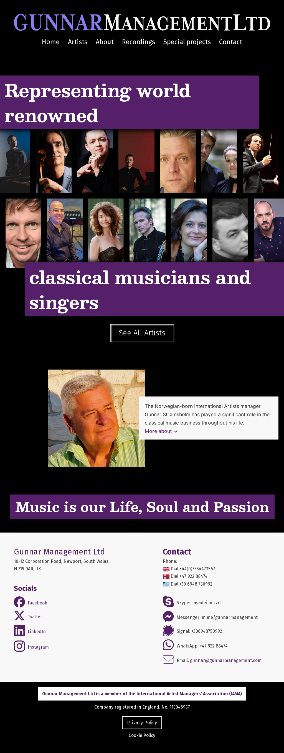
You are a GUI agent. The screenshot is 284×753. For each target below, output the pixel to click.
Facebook (37, 603)
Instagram (38, 647)
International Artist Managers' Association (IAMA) (189, 693)
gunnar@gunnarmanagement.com (226, 660)
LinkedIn (37, 631)
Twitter (35, 616)
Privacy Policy (142, 722)
